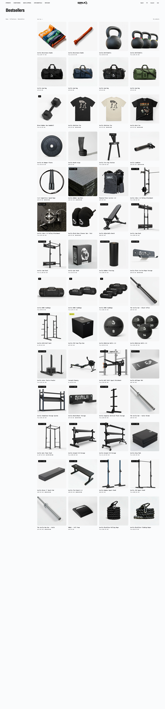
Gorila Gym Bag (42, 88)
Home (7, 19)
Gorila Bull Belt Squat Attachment (110, 380)
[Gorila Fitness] (82, 3)
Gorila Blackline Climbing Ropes (140, 527)
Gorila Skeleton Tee (74, 125)
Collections (13, 19)
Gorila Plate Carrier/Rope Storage (141, 270)
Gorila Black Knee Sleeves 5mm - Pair (80, 233)
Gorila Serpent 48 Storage (76, 453)
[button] (142, 3)
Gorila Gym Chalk (73, 270)
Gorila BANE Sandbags (44, 308)
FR (147, 3)
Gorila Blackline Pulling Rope (109, 527)
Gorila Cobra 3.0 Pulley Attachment (141, 198)
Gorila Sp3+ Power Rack (44, 453)
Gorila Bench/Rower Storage (77, 415)
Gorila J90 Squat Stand (137, 490)
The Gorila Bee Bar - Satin (46, 527)
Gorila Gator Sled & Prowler (46, 380)
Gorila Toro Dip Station (107, 162)
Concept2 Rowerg (73, 380)
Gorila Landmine (135, 162)
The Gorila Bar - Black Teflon (140, 308)
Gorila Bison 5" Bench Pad (45, 490)
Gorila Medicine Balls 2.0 (107, 343)
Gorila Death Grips (74, 162)
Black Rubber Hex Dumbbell (45, 125)
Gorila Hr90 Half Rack (44, 343)
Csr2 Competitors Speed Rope (46, 198)
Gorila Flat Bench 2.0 (75, 490)
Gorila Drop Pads (135, 453)
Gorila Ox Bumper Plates (45, 162)
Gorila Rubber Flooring (106, 270)
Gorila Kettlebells (105, 53)
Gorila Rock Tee (135, 125)
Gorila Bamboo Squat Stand (107, 490)
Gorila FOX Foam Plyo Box (76, 343)
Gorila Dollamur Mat (136, 380)
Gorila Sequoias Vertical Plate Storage (112, 415)
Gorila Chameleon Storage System (47, 415)
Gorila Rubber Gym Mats (75, 198)
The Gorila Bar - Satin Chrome (140, 415)
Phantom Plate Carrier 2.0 (107, 198)
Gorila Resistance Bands (45, 53)
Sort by (39, 19)
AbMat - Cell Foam (74, 527)
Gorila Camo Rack (135, 233)
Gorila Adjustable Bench (107, 233)
